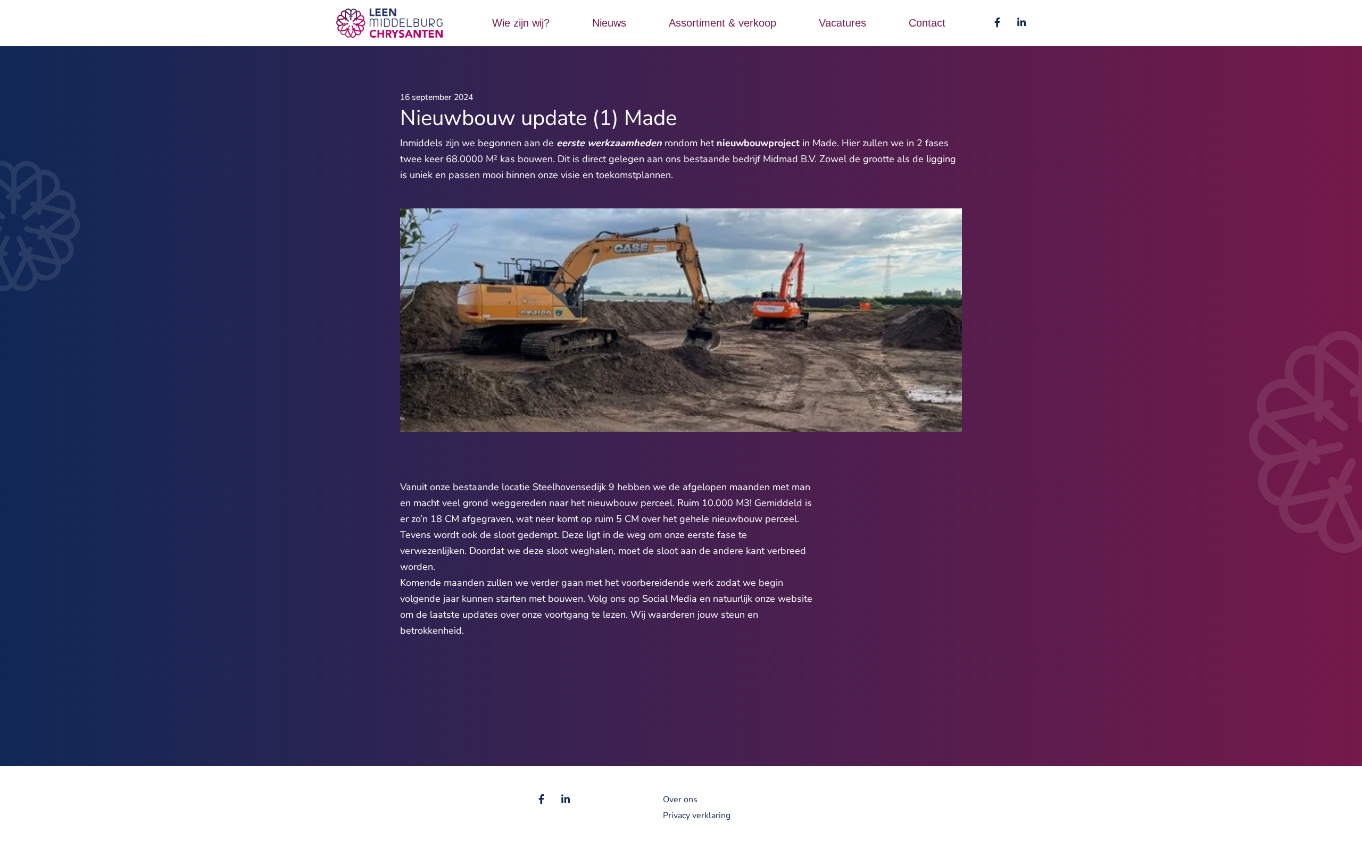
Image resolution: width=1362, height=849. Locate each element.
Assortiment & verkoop (722, 23)
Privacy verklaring (696, 815)
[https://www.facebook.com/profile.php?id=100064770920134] (997, 22)
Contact (927, 23)
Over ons (680, 799)
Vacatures (842, 23)
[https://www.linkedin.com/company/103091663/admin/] (1021, 22)
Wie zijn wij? (521, 23)
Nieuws (609, 23)
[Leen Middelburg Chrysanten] (389, 22)
